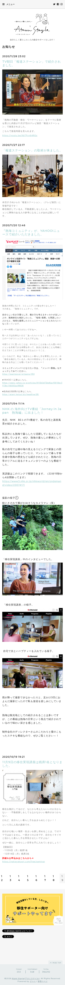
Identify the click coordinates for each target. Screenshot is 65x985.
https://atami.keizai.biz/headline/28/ (20, 394)
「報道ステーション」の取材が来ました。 (32, 150)
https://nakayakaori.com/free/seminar (23, 861)
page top (56, 963)
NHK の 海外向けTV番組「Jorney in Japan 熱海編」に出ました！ (31, 410)
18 (54, 878)
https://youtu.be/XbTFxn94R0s (19, 135)
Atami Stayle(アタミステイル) (26, 978)
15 (28, 878)
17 (45, 878)
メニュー (10, 4)
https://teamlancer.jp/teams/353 (18, 374)
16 (36, 878)
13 (10, 878)
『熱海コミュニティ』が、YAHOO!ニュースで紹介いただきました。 (31, 232)
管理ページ (42, 981)
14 (19, 878)
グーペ (33, 981)
